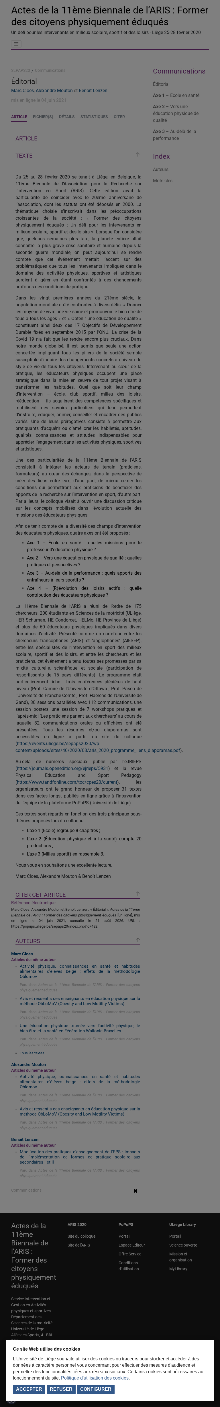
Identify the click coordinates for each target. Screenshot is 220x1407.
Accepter (29, 1389)
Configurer (95, 1389)
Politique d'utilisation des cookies (95, 1378)
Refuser (61, 1389)
